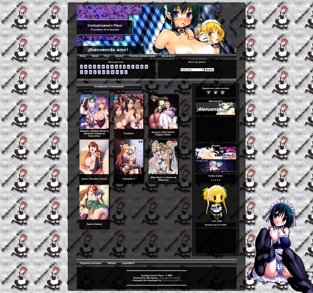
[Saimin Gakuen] (94, 227)
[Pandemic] (128, 136)
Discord (119, 56)
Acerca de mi (168, 56)
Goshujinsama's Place (105, 25)
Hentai (95, 56)
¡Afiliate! (111, 263)
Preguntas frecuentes (90, 263)
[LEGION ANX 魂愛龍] (216, 171)
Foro (106, 56)
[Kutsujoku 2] (128, 182)
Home (83, 56)
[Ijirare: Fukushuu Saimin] (94, 182)
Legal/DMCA (128, 263)
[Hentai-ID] (216, 158)
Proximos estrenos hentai (142, 56)
